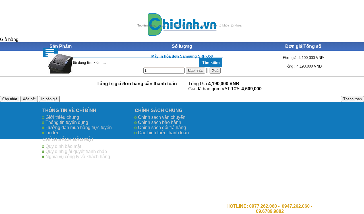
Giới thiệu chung (62, 117)
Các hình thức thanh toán (163, 132)
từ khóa (163, 25)
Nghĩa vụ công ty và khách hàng (78, 156)
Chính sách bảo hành (159, 122)
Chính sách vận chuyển (161, 117)
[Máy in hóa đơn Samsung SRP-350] (60, 64)
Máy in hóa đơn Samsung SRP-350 (182, 56)
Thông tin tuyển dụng (67, 122)
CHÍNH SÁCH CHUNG (158, 110)
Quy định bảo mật (63, 146)
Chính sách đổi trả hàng (162, 127)
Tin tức (52, 132)
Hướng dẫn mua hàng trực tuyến (79, 127)
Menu (50, 52)
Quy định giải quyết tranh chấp (76, 151)
